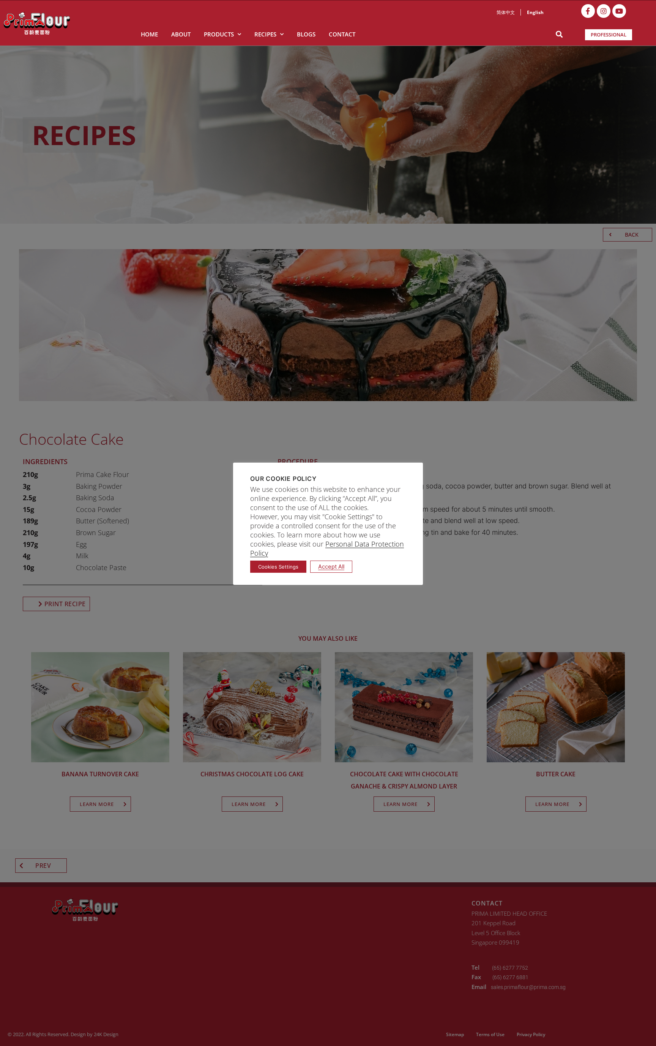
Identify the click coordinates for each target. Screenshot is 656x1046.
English (535, 12)
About (181, 34)
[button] (559, 34)
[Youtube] (619, 11)
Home (149, 34)
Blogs (306, 34)
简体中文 (506, 12)
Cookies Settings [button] (278, 567)
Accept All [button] (331, 566)
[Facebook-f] (588, 11)
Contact (342, 34)
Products (219, 34)
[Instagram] (603, 11)
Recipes (265, 34)
